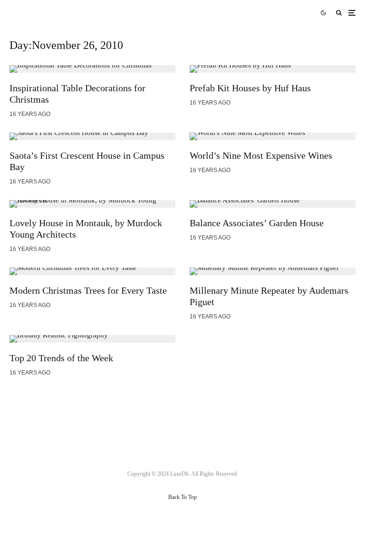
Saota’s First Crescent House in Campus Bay (87, 161)
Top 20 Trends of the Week (61, 358)
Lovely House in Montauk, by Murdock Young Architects (86, 229)
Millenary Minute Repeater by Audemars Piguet (269, 296)
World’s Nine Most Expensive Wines (261, 155)
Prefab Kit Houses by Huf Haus (250, 88)
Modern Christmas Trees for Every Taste (88, 290)
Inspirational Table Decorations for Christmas (77, 94)
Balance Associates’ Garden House (257, 223)
